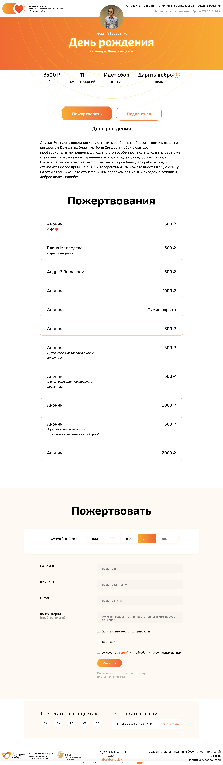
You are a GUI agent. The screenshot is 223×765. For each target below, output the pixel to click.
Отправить (100, 119)
